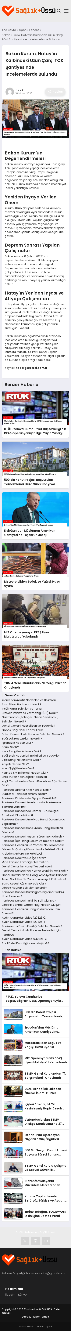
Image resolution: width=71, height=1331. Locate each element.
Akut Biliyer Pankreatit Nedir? (21, 704)
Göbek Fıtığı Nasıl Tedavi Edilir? (23, 730)
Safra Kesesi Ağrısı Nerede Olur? (24, 883)
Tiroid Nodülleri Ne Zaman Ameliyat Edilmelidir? (34, 879)
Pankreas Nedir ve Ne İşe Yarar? (24, 858)
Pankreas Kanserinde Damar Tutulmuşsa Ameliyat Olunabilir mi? (30, 813)
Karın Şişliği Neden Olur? (18, 768)
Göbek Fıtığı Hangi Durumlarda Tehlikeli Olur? (32, 849)
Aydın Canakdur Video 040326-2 (24, 939)
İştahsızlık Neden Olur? (17, 743)
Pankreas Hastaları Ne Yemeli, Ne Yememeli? (33, 845)
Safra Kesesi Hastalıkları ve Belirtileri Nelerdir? (33, 734)
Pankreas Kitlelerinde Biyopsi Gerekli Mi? (29, 798)
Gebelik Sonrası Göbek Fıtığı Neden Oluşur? (31, 905)
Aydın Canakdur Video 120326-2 (23, 918)
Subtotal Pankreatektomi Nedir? (24, 794)
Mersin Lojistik (44, 1326)
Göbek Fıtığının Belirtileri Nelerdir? (24, 888)
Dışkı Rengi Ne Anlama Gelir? (21, 760)
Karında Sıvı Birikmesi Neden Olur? (25, 773)
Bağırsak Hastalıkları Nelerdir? (22, 738)
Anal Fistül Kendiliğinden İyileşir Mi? (25, 943)
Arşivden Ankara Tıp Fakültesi (22, 853)
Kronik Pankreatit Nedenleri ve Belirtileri (29, 700)
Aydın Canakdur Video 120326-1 (23, 922)
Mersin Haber (26, 1326)
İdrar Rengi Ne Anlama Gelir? (21, 751)
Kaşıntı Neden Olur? (15, 764)
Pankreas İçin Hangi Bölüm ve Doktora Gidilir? (33, 841)
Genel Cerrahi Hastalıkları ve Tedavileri (28, 726)
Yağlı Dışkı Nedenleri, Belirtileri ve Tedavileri (31, 756)
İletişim (10, 1295)
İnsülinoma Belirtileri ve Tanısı (22, 709)
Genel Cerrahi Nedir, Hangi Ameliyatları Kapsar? (35, 875)
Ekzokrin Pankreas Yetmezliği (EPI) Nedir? (30, 713)
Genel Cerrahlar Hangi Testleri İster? (27, 866)
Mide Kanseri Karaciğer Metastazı (25, 862)
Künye (22, 1295)
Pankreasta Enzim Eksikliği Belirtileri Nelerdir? (32, 926)
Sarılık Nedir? (10, 747)
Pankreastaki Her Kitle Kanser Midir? (26, 790)
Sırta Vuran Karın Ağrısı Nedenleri (24, 777)
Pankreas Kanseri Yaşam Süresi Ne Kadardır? (33, 836)
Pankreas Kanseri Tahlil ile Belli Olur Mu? (29, 900)
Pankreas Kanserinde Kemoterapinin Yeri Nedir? (35, 871)
